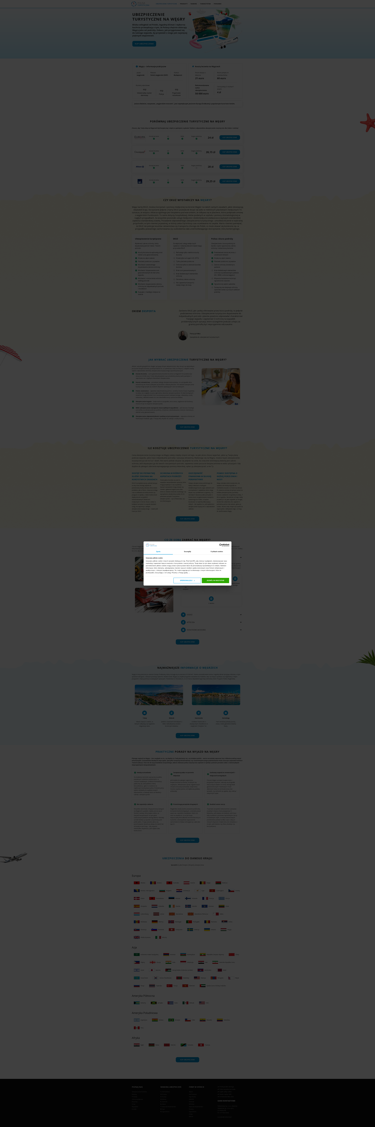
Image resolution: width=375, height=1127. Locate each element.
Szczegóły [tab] (187, 551)
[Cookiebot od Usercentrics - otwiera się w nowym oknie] (220, 545)
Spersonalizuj (186, 580)
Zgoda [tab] (158, 551)
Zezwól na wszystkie (215, 580)
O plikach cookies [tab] (217, 551)
